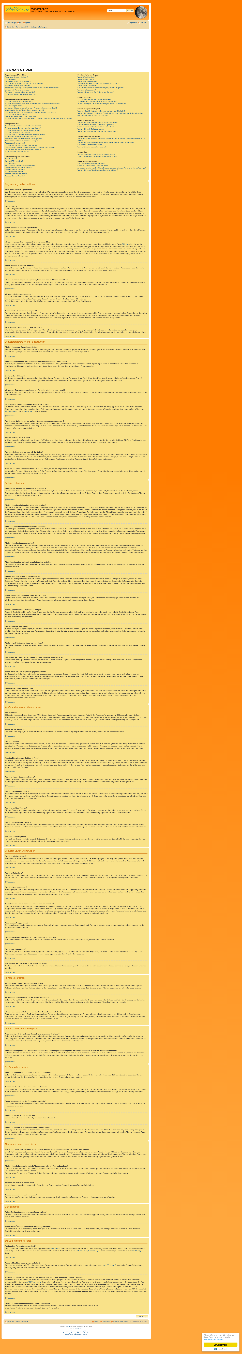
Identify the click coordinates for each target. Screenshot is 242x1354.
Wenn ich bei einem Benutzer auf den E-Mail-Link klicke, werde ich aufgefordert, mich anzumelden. (38, 118)
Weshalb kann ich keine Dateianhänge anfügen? (21, 141)
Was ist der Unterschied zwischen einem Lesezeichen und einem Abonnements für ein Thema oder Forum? (111, 140)
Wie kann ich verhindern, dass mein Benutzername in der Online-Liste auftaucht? (32, 104)
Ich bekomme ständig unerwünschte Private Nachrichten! (97, 101)
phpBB (69, 1326)
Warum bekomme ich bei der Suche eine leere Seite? (96, 127)
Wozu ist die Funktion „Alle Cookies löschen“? (20, 94)
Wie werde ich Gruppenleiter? (88, 86)
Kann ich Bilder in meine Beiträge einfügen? (20, 165)
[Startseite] (17, 11)
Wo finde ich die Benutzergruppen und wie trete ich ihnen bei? (99, 83)
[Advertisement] (76, 48)
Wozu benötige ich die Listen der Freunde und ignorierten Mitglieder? (101, 111)
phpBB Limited (10, 411)
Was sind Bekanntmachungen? (15, 169)
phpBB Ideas (109, 1265)
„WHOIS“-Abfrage (32, 1282)
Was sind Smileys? (11, 163)
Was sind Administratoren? (87, 77)
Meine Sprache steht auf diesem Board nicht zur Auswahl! (24, 110)
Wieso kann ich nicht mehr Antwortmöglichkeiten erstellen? (25, 134)
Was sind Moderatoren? (86, 79)
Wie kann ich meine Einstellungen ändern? (19, 101)
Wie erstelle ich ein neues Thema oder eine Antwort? (23, 126)
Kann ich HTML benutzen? (14, 161)
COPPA (125, 244)
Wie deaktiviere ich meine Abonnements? (92, 147)
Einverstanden (220, 1344)
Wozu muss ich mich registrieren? (16, 77)
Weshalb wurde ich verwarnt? (15, 143)
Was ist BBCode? (11, 159)
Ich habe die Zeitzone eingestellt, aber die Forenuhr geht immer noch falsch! (31, 108)
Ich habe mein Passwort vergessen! (17, 90)
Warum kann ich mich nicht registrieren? (18, 81)
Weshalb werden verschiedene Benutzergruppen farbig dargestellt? (101, 88)
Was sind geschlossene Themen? (16, 174)
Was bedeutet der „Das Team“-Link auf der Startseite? (96, 92)
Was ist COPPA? (10, 79)
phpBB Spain (79, 1328)
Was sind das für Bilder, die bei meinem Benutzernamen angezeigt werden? (31, 112)
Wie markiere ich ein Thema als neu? (17, 152)
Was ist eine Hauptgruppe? (87, 90)
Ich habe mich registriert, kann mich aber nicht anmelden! (24, 83)
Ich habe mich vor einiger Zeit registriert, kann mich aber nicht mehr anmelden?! (32, 88)
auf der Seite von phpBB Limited (84, 1251)
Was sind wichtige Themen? (14, 172)
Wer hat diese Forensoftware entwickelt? (91, 164)
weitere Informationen (214, 1339)
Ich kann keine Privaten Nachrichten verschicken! (94, 99)
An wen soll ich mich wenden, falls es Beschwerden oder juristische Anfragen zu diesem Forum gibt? (112, 168)
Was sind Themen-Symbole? (15, 176)
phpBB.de (28, 411)
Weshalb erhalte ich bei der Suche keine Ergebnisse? (96, 125)
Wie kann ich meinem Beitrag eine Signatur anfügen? (23, 130)
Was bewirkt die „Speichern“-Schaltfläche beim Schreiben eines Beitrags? (30, 147)
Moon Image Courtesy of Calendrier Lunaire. (76, 1333)
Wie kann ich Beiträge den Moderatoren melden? (21, 145)
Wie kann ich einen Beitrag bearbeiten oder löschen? (23, 128)
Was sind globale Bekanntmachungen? (18, 167)
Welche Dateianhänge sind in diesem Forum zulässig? (96, 154)
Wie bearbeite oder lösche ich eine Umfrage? (20, 137)
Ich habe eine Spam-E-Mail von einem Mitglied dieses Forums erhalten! (102, 104)
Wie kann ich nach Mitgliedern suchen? (91, 129)
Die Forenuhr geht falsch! (13, 106)
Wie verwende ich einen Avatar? (16, 114)
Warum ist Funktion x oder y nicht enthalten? (93, 166)
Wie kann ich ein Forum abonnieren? (90, 145)
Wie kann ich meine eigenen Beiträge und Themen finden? (98, 131)
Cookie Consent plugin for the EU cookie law (220, 1349)
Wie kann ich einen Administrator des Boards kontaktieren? (98, 170)
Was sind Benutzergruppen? (87, 81)
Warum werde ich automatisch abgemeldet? (20, 92)
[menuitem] (19, 23)
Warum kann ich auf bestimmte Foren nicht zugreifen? (23, 139)
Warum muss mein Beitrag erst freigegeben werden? (23, 149)
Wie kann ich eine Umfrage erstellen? (18, 132)
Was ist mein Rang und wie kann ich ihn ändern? (21, 116)
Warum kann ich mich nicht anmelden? (18, 86)
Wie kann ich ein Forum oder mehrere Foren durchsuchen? (98, 123)
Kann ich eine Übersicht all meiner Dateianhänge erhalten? (98, 156)
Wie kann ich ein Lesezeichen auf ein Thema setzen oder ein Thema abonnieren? (106, 143)
